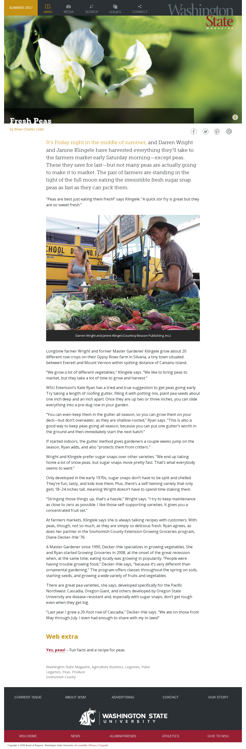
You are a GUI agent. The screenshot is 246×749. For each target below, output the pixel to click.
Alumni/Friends (123, 736)
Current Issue (28, 697)
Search (91, 12)
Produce (78, 672)
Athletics (170, 736)
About (75, 697)
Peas (66, 672)
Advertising (123, 697)
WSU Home (28, 736)
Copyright (103, 745)
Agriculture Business (107, 667)
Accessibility (81, 745)
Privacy (93, 745)
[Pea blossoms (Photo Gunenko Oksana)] (235, 117)
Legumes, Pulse (137, 667)
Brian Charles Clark (29, 129)
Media (69, 12)
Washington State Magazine (68, 667)
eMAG (47, 12)
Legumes (53, 672)
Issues (115, 12)
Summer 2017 (21, 8)
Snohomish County (61, 677)
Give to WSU (218, 736)
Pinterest (217, 133)
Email (228, 133)
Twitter (205, 133)
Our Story (218, 697)
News (75, 736)
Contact (171, 697)
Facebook (193, 133)
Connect (140, 12)
